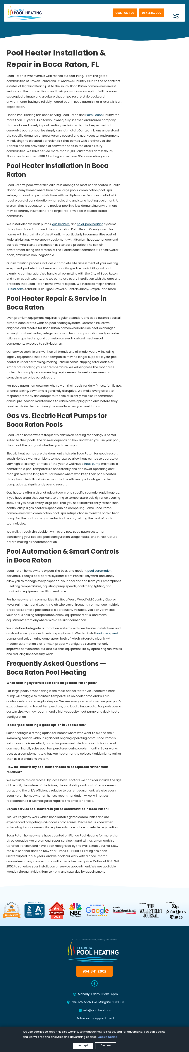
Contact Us (125, 13)
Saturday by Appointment (95, 1018)
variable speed (107, 633)
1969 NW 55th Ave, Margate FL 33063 (97, 1002)
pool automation (99, 571)
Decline (106, 1045)
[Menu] (176, 14)
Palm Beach (94, 115)
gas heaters (61, 224)
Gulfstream (14, 289)
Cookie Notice (107, 1037)
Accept (83, 1045)
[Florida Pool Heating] (25, 13)
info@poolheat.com (97, 1010)
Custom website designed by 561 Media (94, 940)
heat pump (92, 464)
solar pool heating (90, 224)
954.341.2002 (151, 13)
